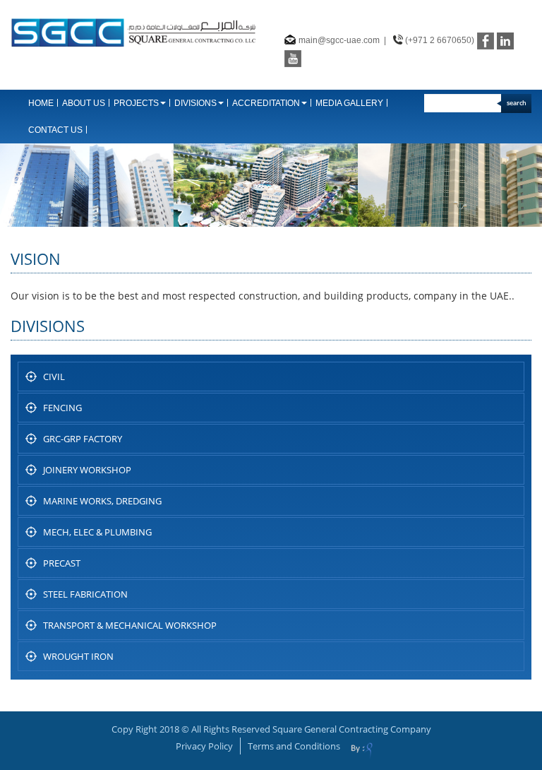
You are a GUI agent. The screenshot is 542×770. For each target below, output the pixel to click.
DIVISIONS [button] (195, 103)
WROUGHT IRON (78, 656)
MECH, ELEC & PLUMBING (97, 532)
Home (41, 103)
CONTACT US (55, 130)
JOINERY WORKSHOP (87, 469)
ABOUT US (83, 103)
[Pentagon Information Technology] (361, 751)
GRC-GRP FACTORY (82, 438)
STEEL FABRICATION (85, 594)
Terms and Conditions (294, 746)
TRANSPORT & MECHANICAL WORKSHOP (130, 625)
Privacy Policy (204, 746)
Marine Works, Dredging (102, 500)
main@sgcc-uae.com (339, 40)
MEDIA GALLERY (349, 103)
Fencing (62, 407)
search (516, 102)
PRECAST (61, 563)
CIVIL (54, 376)
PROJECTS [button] (136, 103)
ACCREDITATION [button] (266, 103)
